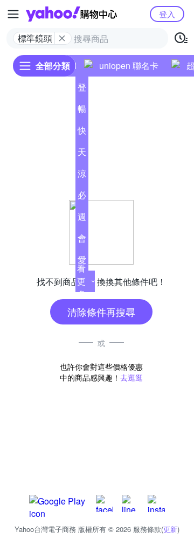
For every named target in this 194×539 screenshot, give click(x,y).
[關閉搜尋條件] (62, 38)
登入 (167, 13)
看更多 (81, 281)
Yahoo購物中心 (71, 14)
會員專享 (82, 240)
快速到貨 (82, 132)
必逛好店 (82, 197)
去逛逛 (131, 377)
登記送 (82, 89)
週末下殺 (82, 218)
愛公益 (82, 262)
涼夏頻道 (82, 175)
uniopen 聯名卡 (128, 65)
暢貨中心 (82, 111)
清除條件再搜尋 (101, 312)
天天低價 (82, 154)
